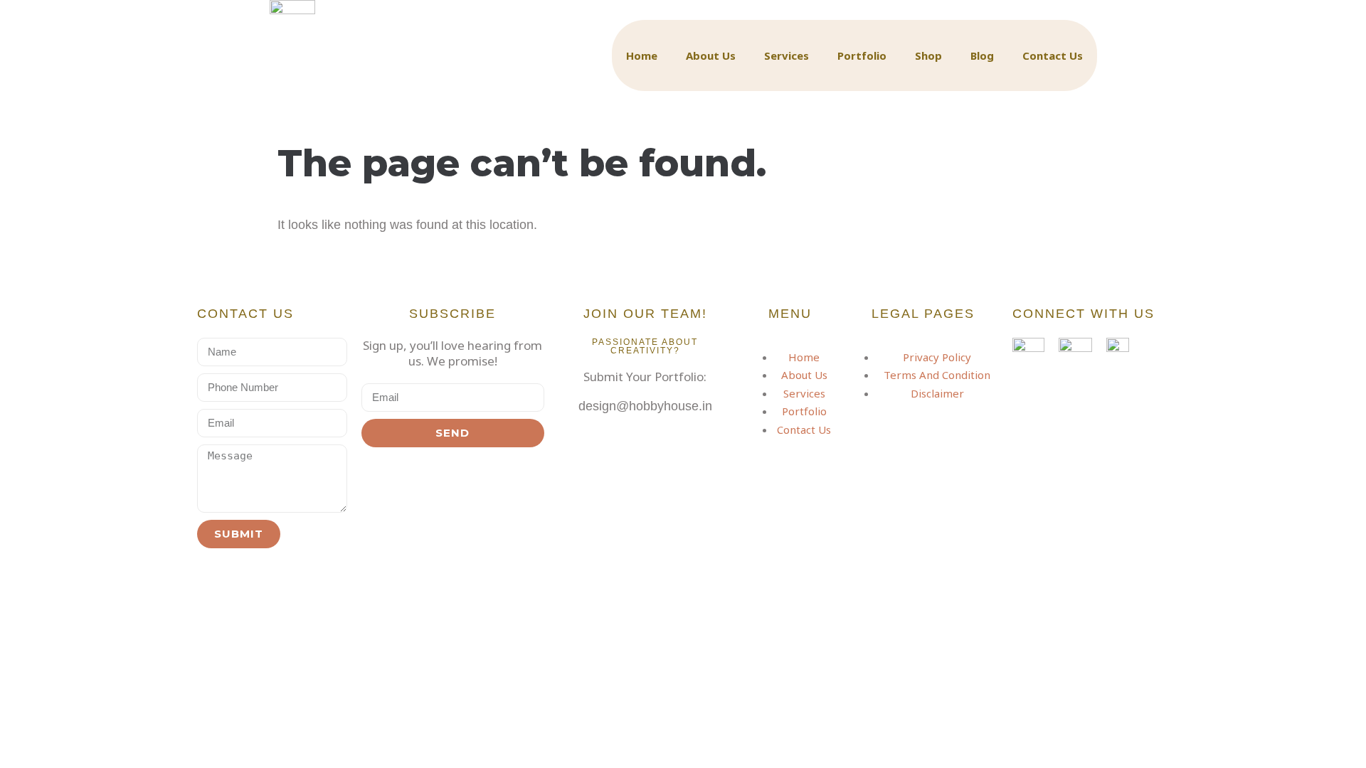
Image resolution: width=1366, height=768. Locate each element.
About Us (711, 55)
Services (786, 55)
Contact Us (1052, 55)
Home (641, 55)
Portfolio (861, 55)
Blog (982, 55)
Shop (928, 55)
